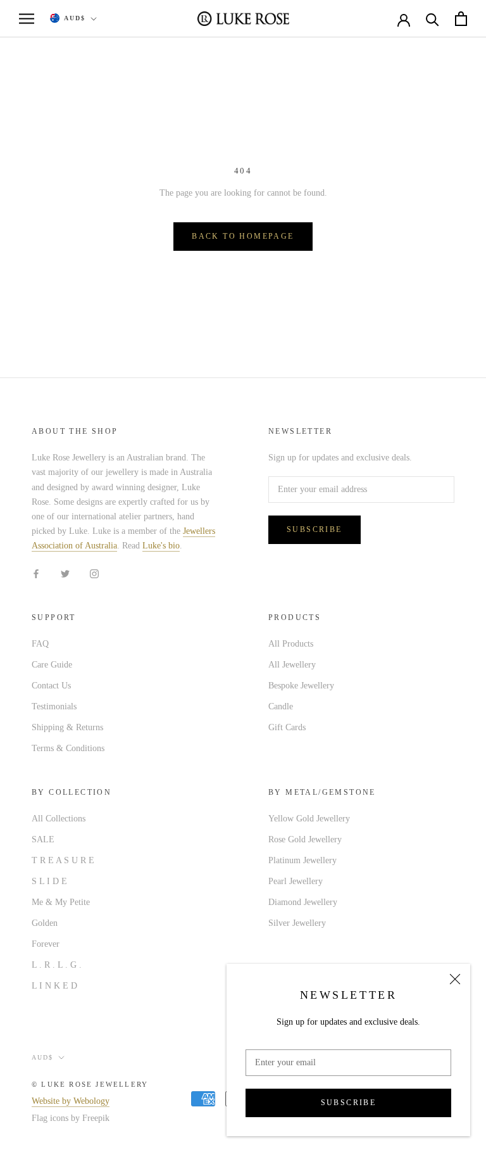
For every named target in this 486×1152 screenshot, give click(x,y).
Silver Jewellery (297, 923)
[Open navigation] (26, 18)
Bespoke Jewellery (301, 685)
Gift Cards (287, 727)
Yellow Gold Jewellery (309, 818)
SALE (43, 839)
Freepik (95, 1118)
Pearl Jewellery (295, 881)
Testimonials (54, 706)
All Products (290, 644)
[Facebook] (36, 573)
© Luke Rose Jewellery (90, 1084)
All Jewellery (292, 664)
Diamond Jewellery (302, 902)
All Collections (58, 818)
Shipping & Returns (67, 727)
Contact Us (51, 685)
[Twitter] (65, 573)
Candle (280, 706)
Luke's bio (161, 545)
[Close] (455, 979)
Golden (45, 923)
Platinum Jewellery (302, 860)
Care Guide (52, 664)
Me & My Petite (61, 902)
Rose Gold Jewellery (305, 839)
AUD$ (74, 18)
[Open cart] (461, 18)
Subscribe (349, 1102)
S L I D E (49, 881)
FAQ (40, 644)
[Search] (432, 18)
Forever (45, 944)
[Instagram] (94, 573)
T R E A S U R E (63, 860)
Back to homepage (243, 236)
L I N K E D (54, 986)
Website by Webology (70, 1101)
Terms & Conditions (68, 748)
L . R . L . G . (57, 965)
